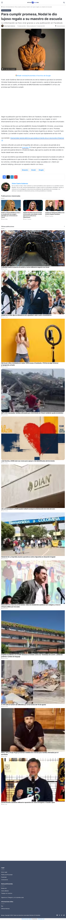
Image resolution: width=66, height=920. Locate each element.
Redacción (4, 888)
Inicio (3, 7)
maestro (25, 170)
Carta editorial (5, 890)
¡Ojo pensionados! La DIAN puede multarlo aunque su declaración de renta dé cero (28, 509)
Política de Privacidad (6, 874)
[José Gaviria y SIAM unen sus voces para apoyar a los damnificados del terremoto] (33, 438)
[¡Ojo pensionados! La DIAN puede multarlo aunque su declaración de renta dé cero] (33, 486)
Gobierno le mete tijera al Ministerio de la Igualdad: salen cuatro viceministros (26, 315)
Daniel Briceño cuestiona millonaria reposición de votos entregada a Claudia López (28, 802)
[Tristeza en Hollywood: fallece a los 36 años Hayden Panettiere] (55, 205)
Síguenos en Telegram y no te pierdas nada (12, 897)
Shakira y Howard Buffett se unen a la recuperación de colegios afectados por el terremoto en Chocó (10, 215)
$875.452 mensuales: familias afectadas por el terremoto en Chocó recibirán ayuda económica (32, 413)
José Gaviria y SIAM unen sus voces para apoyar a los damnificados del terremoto (28, 461)
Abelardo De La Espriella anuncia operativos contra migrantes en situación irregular (28, 557)
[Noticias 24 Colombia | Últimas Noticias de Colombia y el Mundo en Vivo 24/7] (33, 2)
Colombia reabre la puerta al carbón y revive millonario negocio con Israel (25, 267)
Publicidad (4, 877)
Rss (2, 906)
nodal (34, 170)
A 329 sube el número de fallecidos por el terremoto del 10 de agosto (23, 704)
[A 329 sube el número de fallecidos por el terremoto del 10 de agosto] (33, 682)
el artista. (25, 147)
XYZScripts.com (41, 919)
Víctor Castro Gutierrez (9, 26)
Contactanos (4, 879)
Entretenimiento (10, 7)
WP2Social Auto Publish (27, 919)
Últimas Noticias (5, 908)
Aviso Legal (4, 872)
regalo (42, 170)
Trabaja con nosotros (6, 893)
